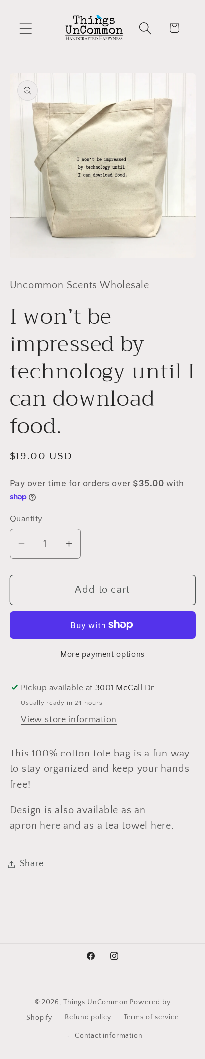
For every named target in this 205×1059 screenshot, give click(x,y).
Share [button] (32, 864)
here (50, 825)
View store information (69, 720)
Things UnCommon (95, 1002)
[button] (25, 28)
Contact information (109, 1036)
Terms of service (151, 1017)
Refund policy (88, 1017)
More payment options (102, 654)
